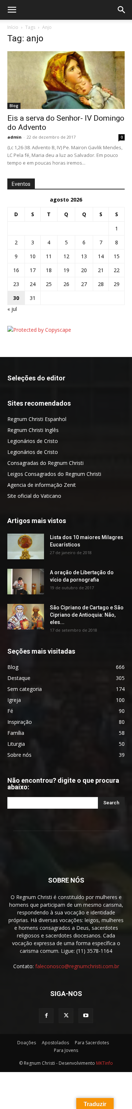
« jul (12, 308)
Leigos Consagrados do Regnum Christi (54, 473)
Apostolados (55, 1043)
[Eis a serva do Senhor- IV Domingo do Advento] (66, 80)
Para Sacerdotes (92, 1043)
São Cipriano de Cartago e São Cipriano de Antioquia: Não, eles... (87, 615)
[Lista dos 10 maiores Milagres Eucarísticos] (25, 546)
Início (12, 27)
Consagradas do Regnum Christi (45, 462)
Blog (14, 105)
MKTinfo (104, 1063)
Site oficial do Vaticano (34, 495)
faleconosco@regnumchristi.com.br (77, 966)
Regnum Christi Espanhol (36, 419)
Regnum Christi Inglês (33, 429)
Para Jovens (66, 1050)
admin (14, 137)
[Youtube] (85, 1015)
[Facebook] (46, 1015)
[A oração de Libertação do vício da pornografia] (25, 581)
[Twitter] (66, 1015)
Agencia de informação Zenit (41, 484)
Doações (26, 1043)
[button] (11, 10)
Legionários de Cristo (32, 440)
